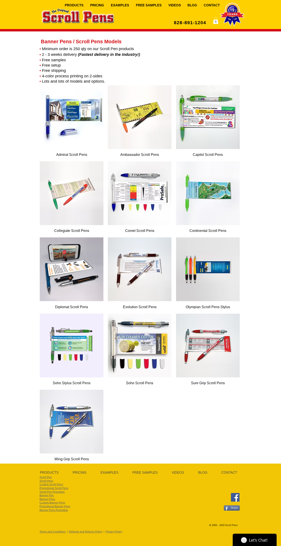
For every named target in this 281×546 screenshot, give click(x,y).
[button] (74, 5)
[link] (215, 20)
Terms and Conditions (53, 531)
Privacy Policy (114, 531)
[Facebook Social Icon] (235, 497)
